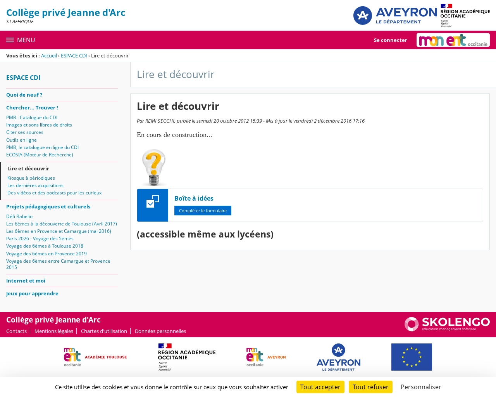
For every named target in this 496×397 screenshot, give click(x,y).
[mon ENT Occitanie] (453, 40)
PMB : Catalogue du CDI (31, 117)
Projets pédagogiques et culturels (48, 206)
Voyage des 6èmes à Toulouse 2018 (44, 246)
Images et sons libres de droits (39, 124)
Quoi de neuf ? (24, 94)
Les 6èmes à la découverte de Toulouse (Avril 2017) (61, 223)
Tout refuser (371, 387)
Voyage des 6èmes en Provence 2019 (46, 253)
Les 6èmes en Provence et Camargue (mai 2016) (58, 231)
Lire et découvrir (28, 168)
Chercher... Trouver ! (32, 107)
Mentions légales (53, 331)
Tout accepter (320, 387)
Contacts (16, 331)
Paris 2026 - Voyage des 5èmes (40, 238)
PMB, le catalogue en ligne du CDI (42, 147)
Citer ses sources (24, 132)
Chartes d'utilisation (104, 331)
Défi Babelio (19, 216)
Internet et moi (25, 280)
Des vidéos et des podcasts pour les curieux (54, 192)
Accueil (49, 55)
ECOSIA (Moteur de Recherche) (39, 154)
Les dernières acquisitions (35, 185)
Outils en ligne (21, 140)
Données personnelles (160, 331)
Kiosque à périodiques (31, 178)
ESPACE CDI (74, 55)
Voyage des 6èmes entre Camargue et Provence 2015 (58, 264)
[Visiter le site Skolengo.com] (447, 329)
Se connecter (390, 39)
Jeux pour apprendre (32, 293)
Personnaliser (421, 387)
